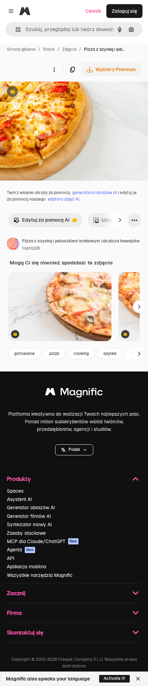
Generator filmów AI (29, 516)
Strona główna (21, 49)
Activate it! (114, 678)
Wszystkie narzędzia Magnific (40, 575)
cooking (81, 353)
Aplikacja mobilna (26, 566)
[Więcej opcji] (54, 69)
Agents (20, 550)
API (10, 558)
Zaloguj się (124, 11)
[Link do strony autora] (13, 245)
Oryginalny (47, 92)
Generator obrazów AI (31, 507)
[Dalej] (120, 220)
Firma (14, 612)
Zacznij (16, 593)
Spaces (15, 491)
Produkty (19, 478)
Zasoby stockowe (26, 533)
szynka (109, 353)
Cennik (93, 11)
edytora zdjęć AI (63, 199)
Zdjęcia (69, 49)
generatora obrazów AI (94, 192)
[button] (74, 449)
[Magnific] (74, 393)
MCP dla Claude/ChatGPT (42, 541)
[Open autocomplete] (15, 29)
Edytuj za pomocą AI (41, 222)
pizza (54, 353)
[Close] (138, 679)
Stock (49, 49)
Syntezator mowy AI (29, 524)
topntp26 (31, 248)
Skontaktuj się (25, 632)
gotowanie (24, 353)
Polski (74, 449)
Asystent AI (19, 499)
